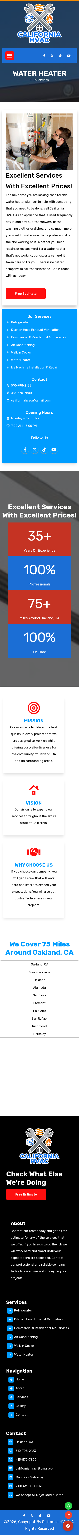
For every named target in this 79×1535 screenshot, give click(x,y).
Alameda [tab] (39, 987)
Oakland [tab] (39, 980)
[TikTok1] (40, 1516)
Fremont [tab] (39, 1003)
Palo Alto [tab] (39, 1011)
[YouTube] (48, 1516)
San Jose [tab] (39, 995)
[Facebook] (24, 1516)
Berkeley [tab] (39, 1034)
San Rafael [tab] (39, 1018)
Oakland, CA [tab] (39, 964)
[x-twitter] (32, 1516)
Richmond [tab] (39, 1026)
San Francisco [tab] (39, 972)
